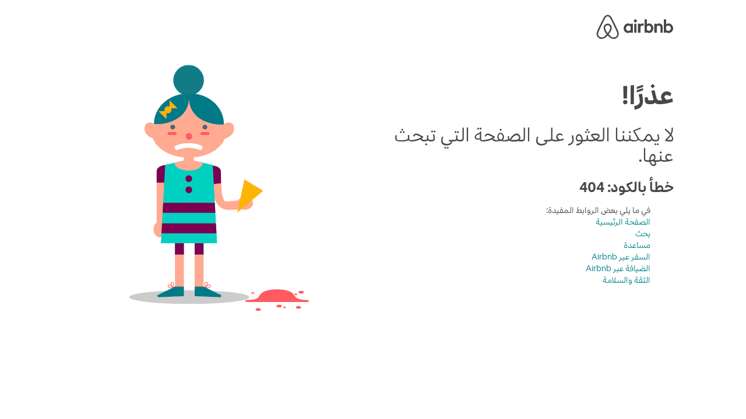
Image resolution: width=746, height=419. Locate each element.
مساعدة (637, 245)
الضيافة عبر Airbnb (618, 268)
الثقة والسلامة (626, 280)
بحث (642, 233)
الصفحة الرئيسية (623, 221)
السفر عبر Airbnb (621, 256)
